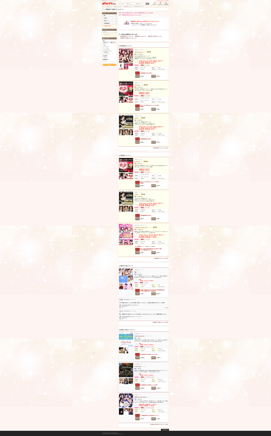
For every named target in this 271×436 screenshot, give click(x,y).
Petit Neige (138, 366)
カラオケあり (106, 48)
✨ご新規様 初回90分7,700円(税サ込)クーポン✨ (149, 415)
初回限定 (142, 106)
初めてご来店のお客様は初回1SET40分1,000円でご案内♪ (151, 248)
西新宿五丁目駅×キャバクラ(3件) (160, 322)
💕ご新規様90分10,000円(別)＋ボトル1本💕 (148, 354)
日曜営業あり (106, 52)
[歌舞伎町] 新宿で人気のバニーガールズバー (131, 14)
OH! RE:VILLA (139, 52)
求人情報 (166, 307)
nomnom (137, 85)
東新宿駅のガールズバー (140, 36)
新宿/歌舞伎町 (107, 23)
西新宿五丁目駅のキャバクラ (155, 36)
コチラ (153, 24)
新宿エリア (106, 20)
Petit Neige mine (140, 336)
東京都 (105, 18)
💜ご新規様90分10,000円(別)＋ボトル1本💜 (148, 384)
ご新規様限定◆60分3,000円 (145, 138)
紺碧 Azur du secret (141, 397)
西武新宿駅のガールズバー (126, 36)
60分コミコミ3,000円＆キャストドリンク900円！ (149, 105)
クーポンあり (106, 46)
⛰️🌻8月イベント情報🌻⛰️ (150, 246)
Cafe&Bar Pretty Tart (141, 227)
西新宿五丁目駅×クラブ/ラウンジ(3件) (159, 424)
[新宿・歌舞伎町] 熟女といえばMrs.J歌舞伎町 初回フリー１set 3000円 (137, 12)
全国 (104, 15)
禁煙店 (105, 57)
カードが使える (107, 49)
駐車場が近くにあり (108, 51)
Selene (121, 311)
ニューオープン (107, 54)
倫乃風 (121, 299)
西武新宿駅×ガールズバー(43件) (161, 147)
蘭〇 (136, 272)
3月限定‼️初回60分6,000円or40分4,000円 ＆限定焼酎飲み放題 (152, 289)
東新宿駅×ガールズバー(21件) (161, 258)
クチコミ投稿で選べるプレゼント (146, 249)
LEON (136, 118)
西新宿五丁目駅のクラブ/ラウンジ (128, 38)
